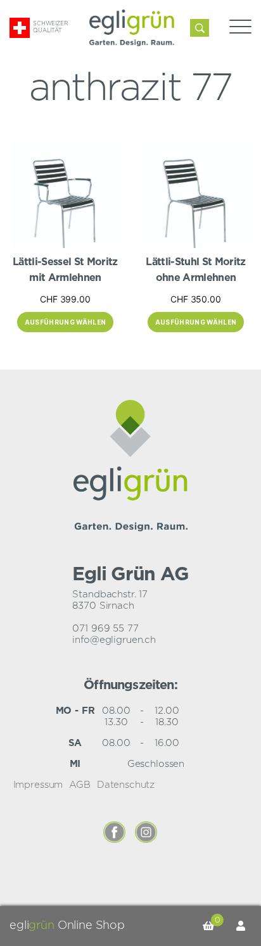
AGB (80, 785)
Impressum (38, 785)
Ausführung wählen (65, 322)
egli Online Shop (67, 925)
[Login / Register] (240, 926)
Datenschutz (126, 785)
